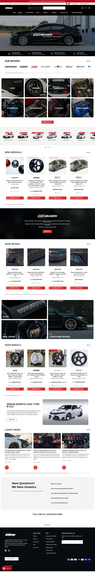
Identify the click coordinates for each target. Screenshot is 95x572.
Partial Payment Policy (51, 544)
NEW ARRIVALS (30, 12)
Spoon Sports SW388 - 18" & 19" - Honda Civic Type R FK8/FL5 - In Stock (79, 375)
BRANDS (54, 12)
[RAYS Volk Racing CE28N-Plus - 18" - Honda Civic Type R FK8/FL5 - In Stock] (36, 358)
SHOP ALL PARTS (47, 122)
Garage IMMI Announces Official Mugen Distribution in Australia (44, 451)
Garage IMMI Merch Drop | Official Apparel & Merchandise (74, 451)
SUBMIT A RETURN (51, 553)
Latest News (36, 541)
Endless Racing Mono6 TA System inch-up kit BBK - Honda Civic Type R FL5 (79, 182)
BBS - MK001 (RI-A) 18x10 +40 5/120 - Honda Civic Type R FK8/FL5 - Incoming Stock (15, 375)
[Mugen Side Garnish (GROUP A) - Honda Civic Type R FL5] (36, 257)
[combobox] (46, 7)
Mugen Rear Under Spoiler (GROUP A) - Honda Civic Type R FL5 (14, 274)
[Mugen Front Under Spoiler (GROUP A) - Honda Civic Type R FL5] (57, 257)
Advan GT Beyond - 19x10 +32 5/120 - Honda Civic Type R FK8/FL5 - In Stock (57, 375)
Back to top (47, 524)
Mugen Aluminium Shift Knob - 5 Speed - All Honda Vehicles (14, 181)
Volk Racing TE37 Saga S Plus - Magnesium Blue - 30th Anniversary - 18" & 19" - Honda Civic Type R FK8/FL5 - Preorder (36, 183)
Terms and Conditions (51, 536)
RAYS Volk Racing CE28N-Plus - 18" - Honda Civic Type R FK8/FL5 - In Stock (36, 375)
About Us (35, 538)
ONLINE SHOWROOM (77, 12)
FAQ (34, 544)
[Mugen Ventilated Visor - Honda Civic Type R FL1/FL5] (79, 257)
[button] (89, 7)
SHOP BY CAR (64, 12)
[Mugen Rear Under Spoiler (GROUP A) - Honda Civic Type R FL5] (15, 257)
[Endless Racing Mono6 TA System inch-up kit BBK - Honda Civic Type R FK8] (57, 165)
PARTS (37, 12)
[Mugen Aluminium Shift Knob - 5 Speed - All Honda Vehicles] (15, 165)
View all (88, 61)
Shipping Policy (49, 547)
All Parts (35, 536)
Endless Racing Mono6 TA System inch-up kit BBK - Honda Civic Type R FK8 (57, 182)
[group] (8, 136)
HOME (14, 12)
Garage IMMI (10, 565)
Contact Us (75, 3)
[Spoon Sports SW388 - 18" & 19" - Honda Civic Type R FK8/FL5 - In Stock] (79, 358)
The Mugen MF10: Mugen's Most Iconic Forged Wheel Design (18, 451)
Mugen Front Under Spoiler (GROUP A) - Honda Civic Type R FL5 (57, 274)
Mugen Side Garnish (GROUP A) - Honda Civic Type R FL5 (36, 273)
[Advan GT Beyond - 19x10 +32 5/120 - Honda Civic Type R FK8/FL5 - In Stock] (57, 358)
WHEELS (45, 12)
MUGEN (20, 12)
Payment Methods (50, 541)
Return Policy (49, 550)
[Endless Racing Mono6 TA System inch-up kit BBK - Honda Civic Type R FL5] (79, 165)
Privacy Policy (49, 538)
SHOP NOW (47, 231)
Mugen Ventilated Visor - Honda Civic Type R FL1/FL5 (79, 273)
